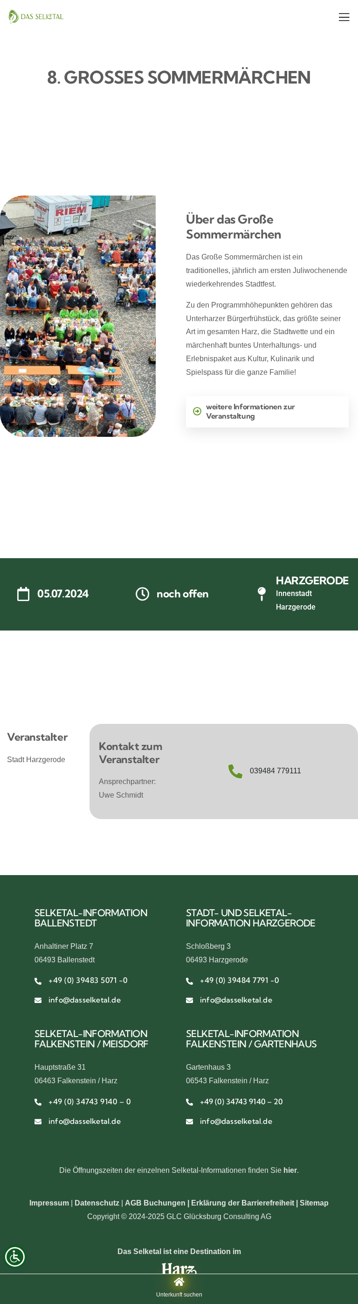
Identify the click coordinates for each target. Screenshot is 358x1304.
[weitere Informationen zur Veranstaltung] (197, 411)
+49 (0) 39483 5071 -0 (88, 980)
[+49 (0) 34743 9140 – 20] (189, 1102)
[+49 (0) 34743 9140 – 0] (37, 1102)
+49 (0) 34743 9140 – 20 (241, 1101)
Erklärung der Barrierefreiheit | (245, 1203)
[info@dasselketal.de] (37, 1000)
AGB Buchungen (155, 1203)
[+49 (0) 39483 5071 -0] (37, 981)
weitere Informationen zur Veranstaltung (250, 411)
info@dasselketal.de (84, 999)
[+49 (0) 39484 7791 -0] (189, 981)
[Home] (36, 16)
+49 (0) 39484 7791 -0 (239, 980)
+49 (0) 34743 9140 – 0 (89, 1101)
